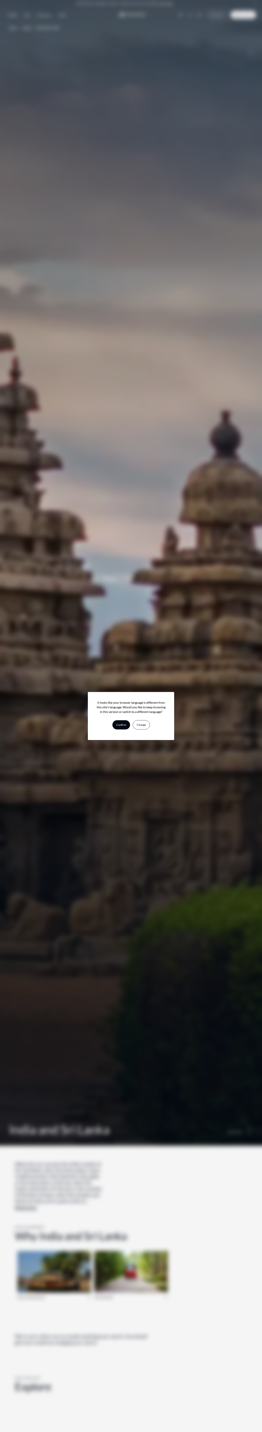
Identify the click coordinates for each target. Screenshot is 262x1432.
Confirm (121, 724)
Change (141, 724)
